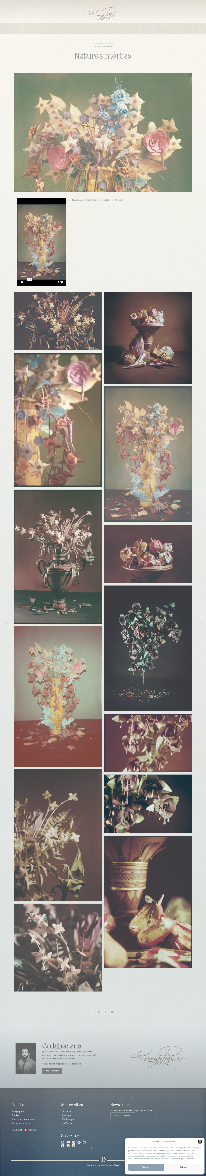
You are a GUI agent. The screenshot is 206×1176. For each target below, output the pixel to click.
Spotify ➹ (67, 1115)
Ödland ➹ (67, 1111)
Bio (128, 28)
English (140, 28)
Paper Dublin (66, 28)
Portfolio (86, 28)
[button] (199, 1141)
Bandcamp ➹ (68, 1119)
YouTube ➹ (67, 1123)
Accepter (146, 1167)
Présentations (43, 28)
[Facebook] (62, 1145)
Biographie (18, 1111)
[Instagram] (62, 1142)
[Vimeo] (73, 1145)
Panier (15, 1115)
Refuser (183, 1167)
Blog (118, 28)
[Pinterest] (68, 1145)
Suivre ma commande (23, 1119)
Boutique (104, 28)
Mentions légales (21, 1123)
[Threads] (84, 1142)
